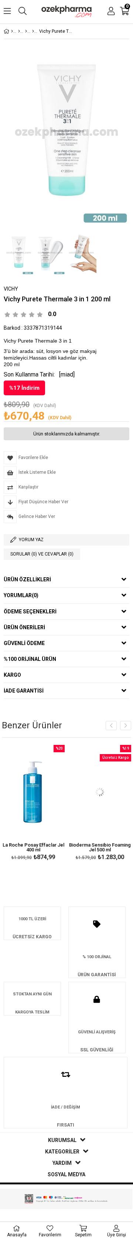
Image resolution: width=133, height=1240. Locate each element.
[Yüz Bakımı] (26, 31)
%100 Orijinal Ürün (30, 659)
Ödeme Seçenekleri (30, 611)
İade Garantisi (24, 691)
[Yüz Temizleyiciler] (33, 31)
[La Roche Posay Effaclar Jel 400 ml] (33, 792)
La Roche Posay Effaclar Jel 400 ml (33, 847)
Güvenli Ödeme (24, 643)
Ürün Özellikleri (27, 579)
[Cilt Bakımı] (19, 31)
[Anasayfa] (12, 31)
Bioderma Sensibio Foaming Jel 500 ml (100, 847)
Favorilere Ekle (33, 803)
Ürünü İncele (45, 803)
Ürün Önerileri (24, 627)
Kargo (12, 675)
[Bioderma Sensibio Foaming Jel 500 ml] (99, 792)
